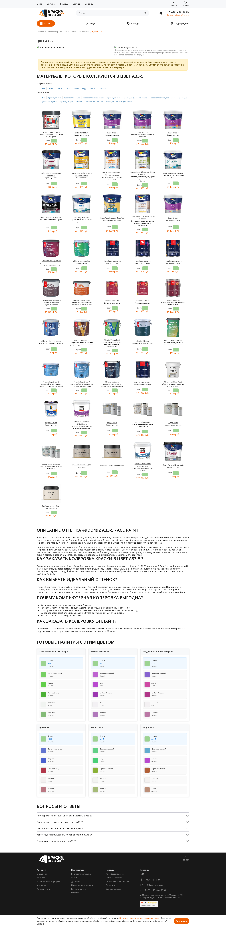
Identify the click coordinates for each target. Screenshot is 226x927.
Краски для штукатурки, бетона (163, 98)
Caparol (76, 88)
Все (43, 88)
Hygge (84, 88)
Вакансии (41, 877)
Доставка (51, 4)
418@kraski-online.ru (153, 885)
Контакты (88, 4)
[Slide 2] (72, 45)
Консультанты (43, 889)
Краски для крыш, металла (71, 101)
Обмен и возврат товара (117, 881)
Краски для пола (114, 98)
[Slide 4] (80, 45)
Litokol (67, 88)
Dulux (59, 88)
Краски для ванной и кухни (93, 98)
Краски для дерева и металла (135, 98)
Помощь (64, 4)
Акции (93, 23)
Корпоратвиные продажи (48, 881)
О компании (42, 874)
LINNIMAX (93, 88)
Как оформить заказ (115, 874)
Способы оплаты (114, 877)
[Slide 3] (76, 45)
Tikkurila (51, 88)
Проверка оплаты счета (82, 885)
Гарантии (110, 885)
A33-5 (50, 663)
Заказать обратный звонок (178, 15)
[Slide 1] (68, 45)
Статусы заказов (113, 889)
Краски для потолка (72, 98)
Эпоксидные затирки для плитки (119, 101)
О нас (39, 4)
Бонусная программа (81, 874)
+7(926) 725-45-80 (178, 11)
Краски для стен (54, 98)
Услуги (74, 877)
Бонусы (76, 4)
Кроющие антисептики (94, 101)
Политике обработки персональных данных (139, 918)
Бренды (135, 23)
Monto (103, 88)
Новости (75, 893)
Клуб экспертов (78, 889)
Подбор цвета (181, 23)
